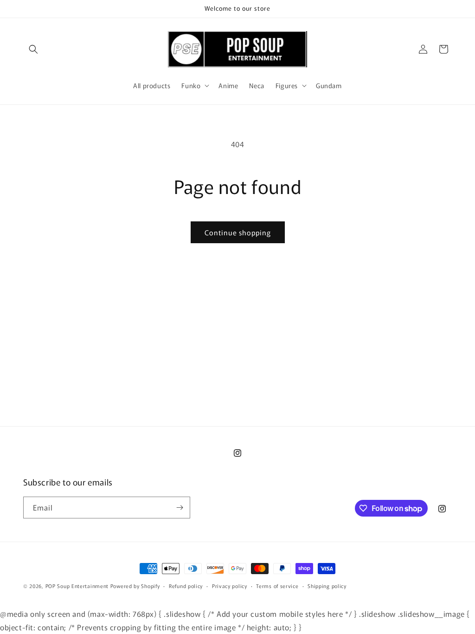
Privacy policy (229, 585)
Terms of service (277, 585)
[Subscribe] (179, 507)
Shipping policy (327, 585)
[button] (33, 49)
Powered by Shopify (135, 585)
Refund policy (186, 585)
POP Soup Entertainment (77, 585)
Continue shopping (238, 232)
